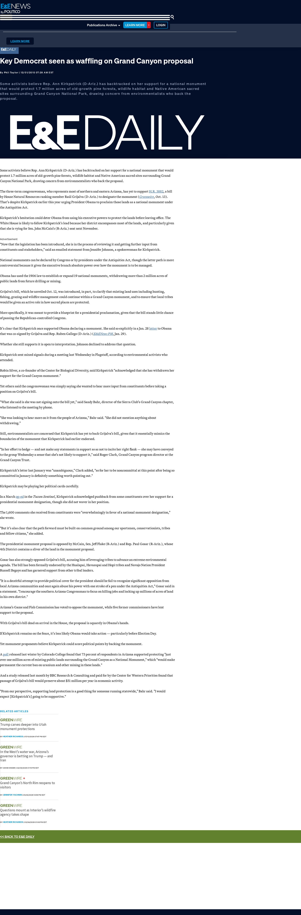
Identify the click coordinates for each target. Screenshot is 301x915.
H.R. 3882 (156, 191)
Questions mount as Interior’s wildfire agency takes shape (28, 812)
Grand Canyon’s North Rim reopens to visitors (27, 785)
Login (160, 25)
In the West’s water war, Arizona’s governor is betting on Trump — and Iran (26, 755)
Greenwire (146, 197)
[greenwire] (11, 719)
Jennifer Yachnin (12, 795)
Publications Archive (102, 25)
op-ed (20, 496)
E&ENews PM (103, 334)
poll (6, 654)
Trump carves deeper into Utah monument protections (23, 726)
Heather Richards (13, 736)
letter (153, 328)
